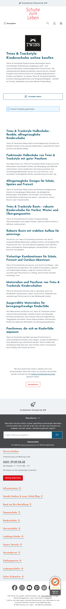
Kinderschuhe (10, 520)
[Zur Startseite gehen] (33, 13)
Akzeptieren (33, 384)
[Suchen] (47, 23)
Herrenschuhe (10, 528)
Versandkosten (46, 596)
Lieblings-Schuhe (12, 536)
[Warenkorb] (61, 23)
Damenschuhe (10, 512)
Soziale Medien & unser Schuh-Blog (21, 496)
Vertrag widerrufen (13, 478)
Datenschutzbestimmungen (43, 374)
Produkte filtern (34, 96)
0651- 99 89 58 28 (14, 461)
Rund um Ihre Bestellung (16, 504)
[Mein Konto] (54, 23)
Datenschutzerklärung (28, 445)
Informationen (11, 488)
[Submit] (57, 435)
